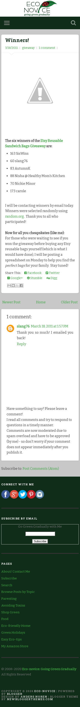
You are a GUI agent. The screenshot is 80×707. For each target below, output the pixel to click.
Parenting (9, 599)
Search (6, 585)
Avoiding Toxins (13, 605)
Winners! (17, 40)
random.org (14, 216)
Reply (21, 344)
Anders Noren (33, 696)
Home (41, 302)
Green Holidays (13, 632)
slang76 (23, 326)
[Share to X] (17, 285)
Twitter (54, 273)
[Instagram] (39, 497)
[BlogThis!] (13, 285)
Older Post (69, 302)
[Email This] (9, 285)
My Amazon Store (14, 646)
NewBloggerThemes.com (30, 699)
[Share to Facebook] (21, 285)
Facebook (34, 273)
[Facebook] (5, 497)
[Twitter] (22, 497)
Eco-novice (44, 691)
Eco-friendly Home (16, 626)
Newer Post (11, 302)
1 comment (47, 48)
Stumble (36, 278)
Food (5, 619)
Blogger (14, 693)
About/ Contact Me (15, 571)
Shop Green (10, 612)
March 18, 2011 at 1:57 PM (49, 326)
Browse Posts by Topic (18, 592)
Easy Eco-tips (11, 639)
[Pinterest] (31, 497)
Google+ (16, 278)
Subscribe (9, 578)
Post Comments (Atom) (41, 469)
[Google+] (14, 497)
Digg (53, 278)
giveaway (28, 48)
